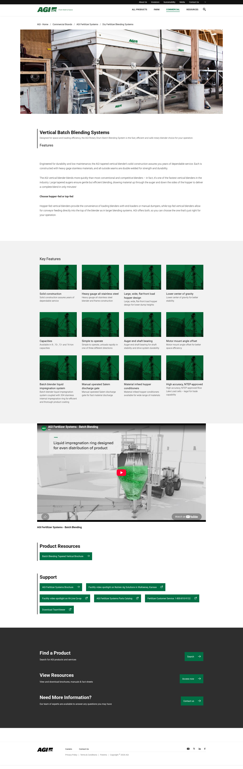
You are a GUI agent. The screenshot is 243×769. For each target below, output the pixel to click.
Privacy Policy (71, 755)
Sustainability (169, 2)
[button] (204, 10)
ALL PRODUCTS (139, 9)
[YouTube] (188, 749)
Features (46, 145)
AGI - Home (42, 24)
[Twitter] (194, 749)
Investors (155, 2)
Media (182, 2)
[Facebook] (205, 749)
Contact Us (194, 2)
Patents (103, 755)
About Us (143, 2)
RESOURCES (192, 9)
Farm (156, 9)
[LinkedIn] (200, 749)
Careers (68, 749)
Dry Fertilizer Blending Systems (118, 24)
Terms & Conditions (88, 755)
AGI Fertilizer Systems (87, 24)
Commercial (173, 9)
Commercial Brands (62, 24)
